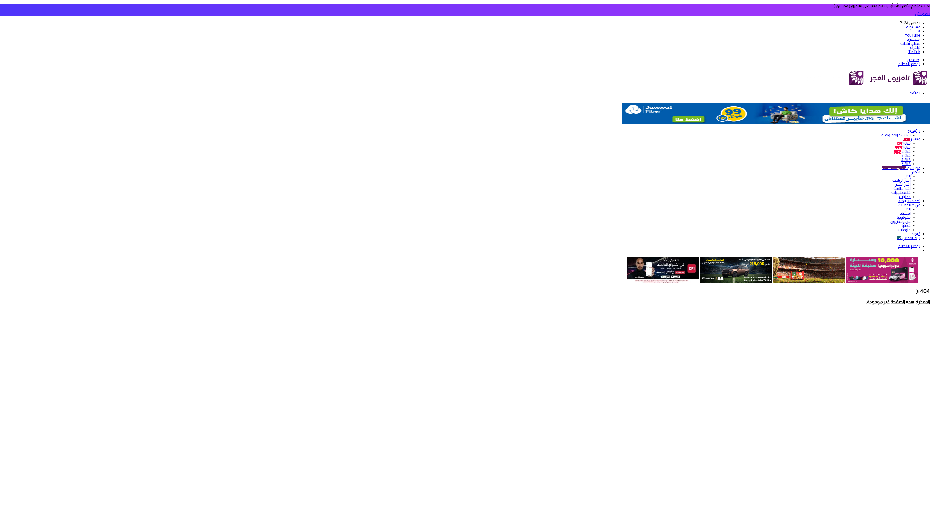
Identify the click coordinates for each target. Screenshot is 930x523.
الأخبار (915, 172)
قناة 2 (902, 151)
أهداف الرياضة (909, 201)
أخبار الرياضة (901, 180)
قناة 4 (906, 160)
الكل (907, 176)
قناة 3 (906, 156)
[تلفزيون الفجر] (866, 85)
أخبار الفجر (903, 184)
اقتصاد (905, 213)
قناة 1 (904, 143)
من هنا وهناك (909, 205)
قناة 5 (906, 164)
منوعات (904, 230)
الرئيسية (914, 131)
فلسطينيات (901, 193)
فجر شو (901, 168)
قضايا (906, 225)
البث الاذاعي (908, 238)
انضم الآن (922, 14)
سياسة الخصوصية (896, 135)
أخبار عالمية (902, 188)
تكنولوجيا (904, 217)
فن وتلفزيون (900, 221)
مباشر (911, 139)
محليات (905, 197)
